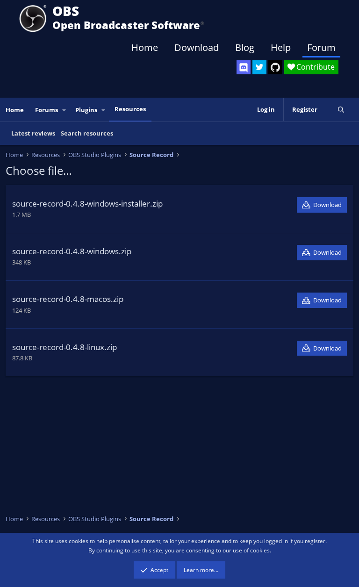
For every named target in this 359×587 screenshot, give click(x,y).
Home (144, 47)
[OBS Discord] (244, 67)
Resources (130, 109)
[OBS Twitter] (259, 67)
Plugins (86, 110)
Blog (244, 47)
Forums (46, 110)
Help (281, 47)
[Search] (341, 109)
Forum (321, 47)
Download (196, 47)
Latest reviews (33, 133)
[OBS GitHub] (275, 67)
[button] (64, 110)
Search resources (87, 133)
